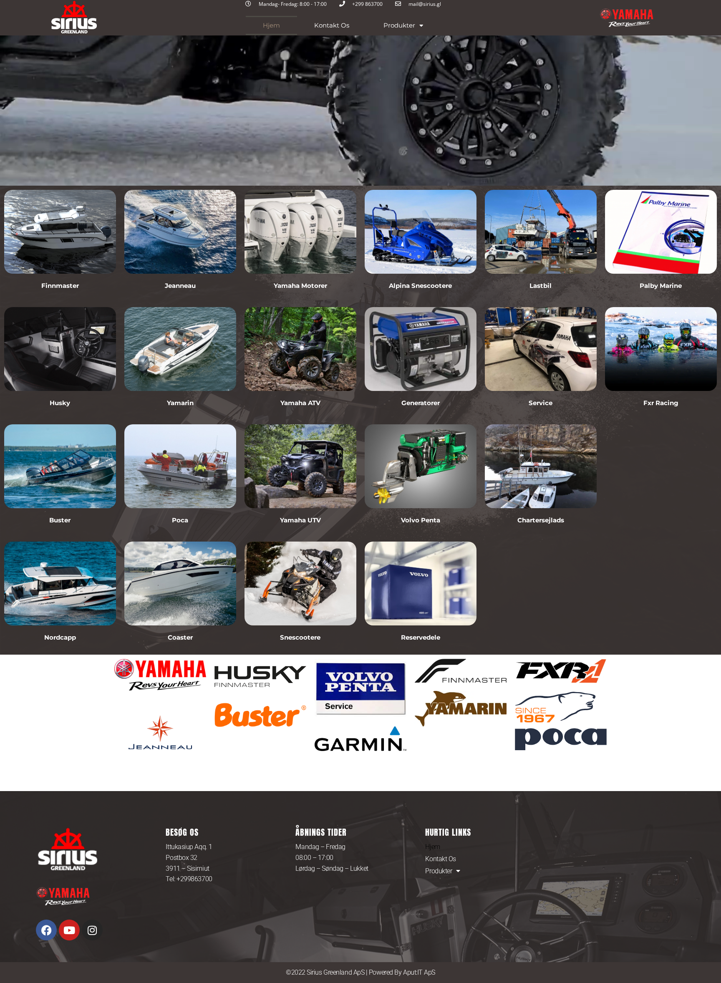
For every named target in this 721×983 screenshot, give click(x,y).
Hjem (271, 25)
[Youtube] (69, 930)
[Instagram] (92, 930)
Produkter (399, 25)
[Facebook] (46, 930)
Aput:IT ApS (419, 972)
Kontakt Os (331, 25)
